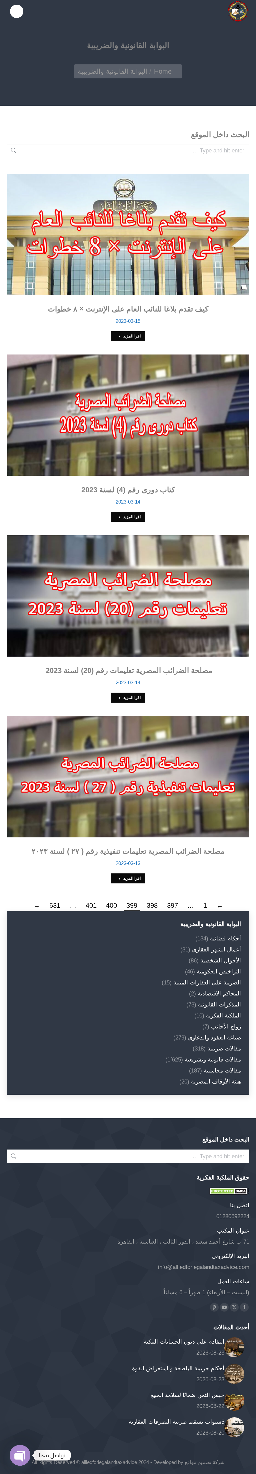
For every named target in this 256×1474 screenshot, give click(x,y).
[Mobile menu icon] (16, 11)
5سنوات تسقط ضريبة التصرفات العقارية (176, 1422)
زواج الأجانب (226, 1026)
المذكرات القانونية (219, 1004)
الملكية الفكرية (223, 1015)
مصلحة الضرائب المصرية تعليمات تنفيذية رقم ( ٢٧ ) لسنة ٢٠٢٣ (128, 851)
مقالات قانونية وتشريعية (213, 1059)
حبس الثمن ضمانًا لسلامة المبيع (187, 1395)
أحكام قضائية (225, 938)
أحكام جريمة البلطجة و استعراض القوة (178, 1368)
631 (54, 905)
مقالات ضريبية (224, 1048)
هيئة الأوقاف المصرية (216, 1081)
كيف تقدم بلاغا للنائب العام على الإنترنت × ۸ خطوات (128, 309)
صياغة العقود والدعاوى (214, 1037)
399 (131, 905)
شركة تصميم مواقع (204, 1462)
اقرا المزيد (132, 336)
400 (111, 905)
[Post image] (234, 1347)
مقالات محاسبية (222, 1070)
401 (91, 905)
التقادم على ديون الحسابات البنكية (184, 1342)
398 (152, 905)
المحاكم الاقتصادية (219, 993)
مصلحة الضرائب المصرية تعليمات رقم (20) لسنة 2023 (128, 670)
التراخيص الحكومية (219, 971)
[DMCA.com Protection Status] (229, 1193)
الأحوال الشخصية (220, 960)
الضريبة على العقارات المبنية (207, 982)
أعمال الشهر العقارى (216, 949)
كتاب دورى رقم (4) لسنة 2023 (128, 490)
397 (172, 905)
